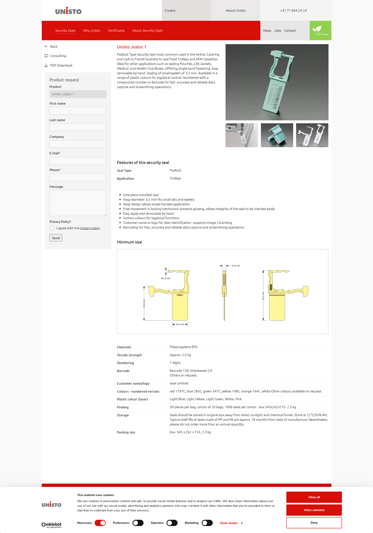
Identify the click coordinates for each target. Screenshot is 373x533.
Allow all (314, 497)
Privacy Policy (60, 221)
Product (56, 86)
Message (56, 186)
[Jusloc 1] (222, 291)
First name (58, 103)
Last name (57, 120)
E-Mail (55, 153)
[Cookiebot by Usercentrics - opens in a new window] (52, 525)
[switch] (138, 523)
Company (57, 136)
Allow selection (314, 510)
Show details (229, 523)
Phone (55, 170)
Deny (314, 522)
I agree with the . (78, 228)
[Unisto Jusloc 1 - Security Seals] (277, 82)
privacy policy (90, 228)
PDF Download (61, 65)
